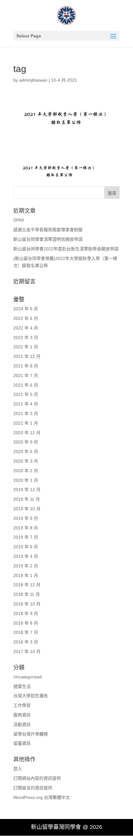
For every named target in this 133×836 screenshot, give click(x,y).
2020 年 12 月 (27, 432)
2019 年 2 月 (25, 565)
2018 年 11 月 (26, 594)
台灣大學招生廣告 (30, 695)
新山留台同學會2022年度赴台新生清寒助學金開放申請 (65, 248)
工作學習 (22, 705)
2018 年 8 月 (25, 623)
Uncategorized (27, 676)
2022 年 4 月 (25, 327)
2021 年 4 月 (25, 403)
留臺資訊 (22, 743)
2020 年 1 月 (25, 480)
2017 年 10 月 (27, 651)
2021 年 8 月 (25, 365)
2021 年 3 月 (25, 413)
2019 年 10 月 (27, 508)
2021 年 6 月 (25, 385)
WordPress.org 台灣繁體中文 (41, 797)
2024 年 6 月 (25, 308)
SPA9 (18, 220)
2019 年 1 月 (25, 575)
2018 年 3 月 (25, 641)
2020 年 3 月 (25, 461)
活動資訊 (22, 724)
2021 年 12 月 (27, 356)
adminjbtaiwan (33, 80)
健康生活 (22, 686)
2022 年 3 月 (25, 337)
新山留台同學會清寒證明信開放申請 (48, 239)
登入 (17, 768)
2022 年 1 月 (25, 346)
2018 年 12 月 (27, 584)
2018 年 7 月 (25, 632)
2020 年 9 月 (25, 441)
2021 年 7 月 (25, 375)
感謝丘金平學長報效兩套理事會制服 (48, 229)
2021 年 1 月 (25, 423)
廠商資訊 (22, 714)
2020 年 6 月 (25, 451)
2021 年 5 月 (25, 394)
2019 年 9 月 (25, 518)
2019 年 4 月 (25, 556)
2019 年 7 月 (25, 537)
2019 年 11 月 (26, 499)
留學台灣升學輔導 (30, 734)
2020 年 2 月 (25, 470)
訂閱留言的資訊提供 (32, 787)
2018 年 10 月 (27, 603)
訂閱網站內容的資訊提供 (37, 778)
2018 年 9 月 (25, 613)
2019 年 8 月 (25, 527)
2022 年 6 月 (25, 318)
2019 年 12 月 (27, 489)
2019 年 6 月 (25, 546)
